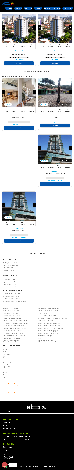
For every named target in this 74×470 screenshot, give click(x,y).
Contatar (19, 63)
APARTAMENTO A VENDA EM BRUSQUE (18, 122)
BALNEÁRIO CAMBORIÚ (51, 8)
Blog (5, 450)
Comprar (7, 422)
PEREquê (27, 8)
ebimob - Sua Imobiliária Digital (17, 436)
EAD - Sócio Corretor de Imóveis (17, 439)
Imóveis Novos (9, 428)
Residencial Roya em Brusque (55, 178)
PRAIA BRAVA (67, 8)
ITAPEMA (37, 8)
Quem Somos (9, 447)
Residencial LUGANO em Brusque (19, 57)
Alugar (6, 425)
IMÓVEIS (18, 8)
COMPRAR (9, 8)
